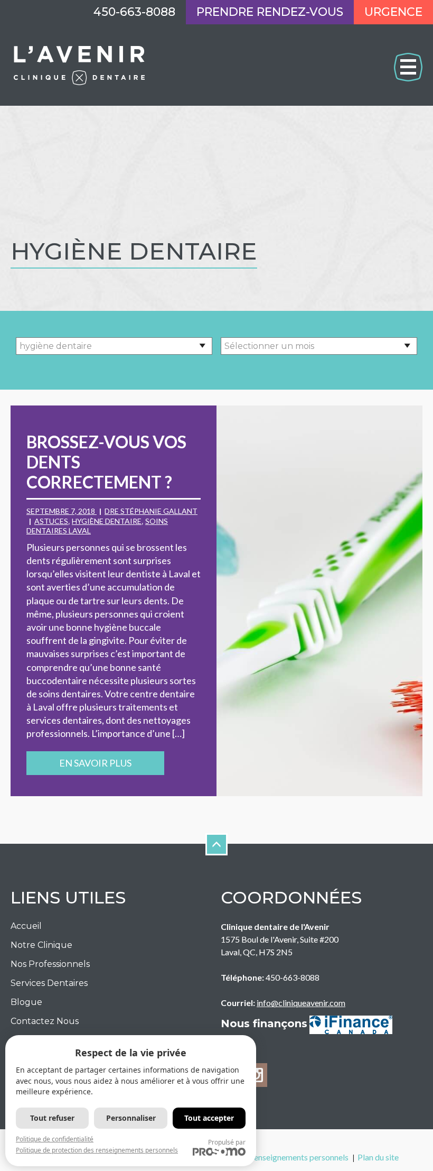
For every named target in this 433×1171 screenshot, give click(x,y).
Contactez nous (45, 1021)
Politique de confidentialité (54, 1139)
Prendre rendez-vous (269, 12)
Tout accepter (209, 1118)
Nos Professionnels (50, 964)
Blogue (26, 1002)
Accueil (26, 926)
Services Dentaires (49, 983)
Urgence (393, 12)
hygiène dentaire (107, 521)
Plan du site (378, 1157)
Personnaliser (131, 1118)
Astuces (51, 521)
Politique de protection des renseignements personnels (97, 1150)
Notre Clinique (41, 945)
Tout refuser (52, 1118)
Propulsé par (227, 1142)
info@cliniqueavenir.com (301, 1003)
